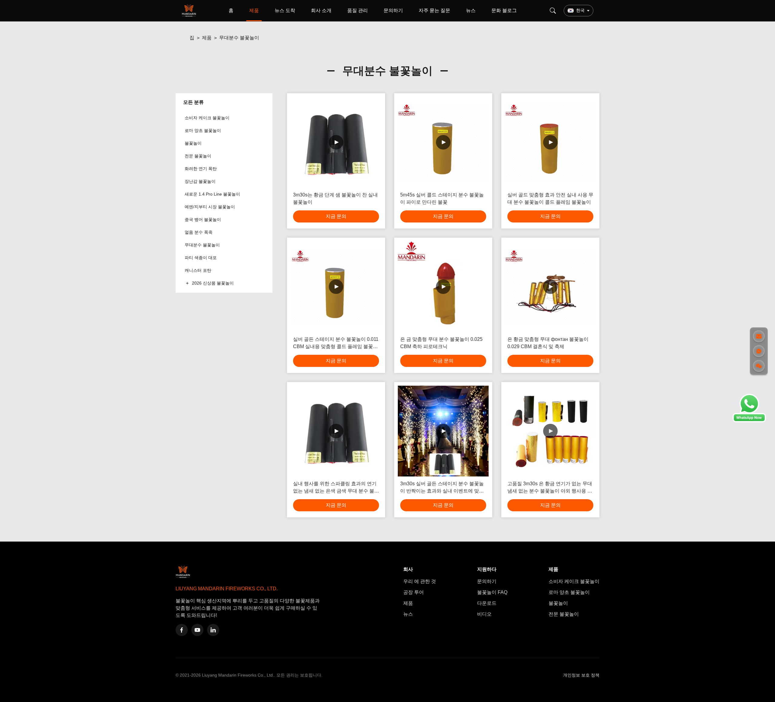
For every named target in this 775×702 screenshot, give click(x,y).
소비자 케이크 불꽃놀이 (574, 581)
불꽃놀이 (558, 603)
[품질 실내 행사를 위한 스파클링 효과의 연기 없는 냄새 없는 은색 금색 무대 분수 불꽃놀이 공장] (336, 431)
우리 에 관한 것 (419, 581)
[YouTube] (197, 630)
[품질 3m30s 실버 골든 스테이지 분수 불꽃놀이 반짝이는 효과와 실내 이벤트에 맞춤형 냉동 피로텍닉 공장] (443, 431)
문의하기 (393, 10)
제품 (254, 10)
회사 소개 (321, 10)
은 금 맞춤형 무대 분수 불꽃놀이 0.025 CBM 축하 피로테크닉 (441, 343)
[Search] (553, 11)
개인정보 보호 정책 (581, 675)
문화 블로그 (504, 10)
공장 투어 (413, 592)
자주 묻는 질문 (434, 10)
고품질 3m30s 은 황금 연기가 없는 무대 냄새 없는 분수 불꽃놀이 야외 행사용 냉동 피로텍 (549, 488)
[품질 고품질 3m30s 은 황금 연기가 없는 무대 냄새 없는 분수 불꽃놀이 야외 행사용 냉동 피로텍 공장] (550, 431)
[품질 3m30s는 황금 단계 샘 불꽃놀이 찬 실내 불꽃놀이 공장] (336, 142)
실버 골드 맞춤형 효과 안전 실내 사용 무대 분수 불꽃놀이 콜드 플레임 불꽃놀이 (550, 198)
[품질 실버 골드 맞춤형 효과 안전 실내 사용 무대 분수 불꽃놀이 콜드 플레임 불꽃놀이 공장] (550, 142)
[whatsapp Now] (749, 420)
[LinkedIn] (213, 630)
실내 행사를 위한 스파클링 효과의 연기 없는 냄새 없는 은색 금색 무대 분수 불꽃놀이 (336, 488)
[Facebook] (182, 630)
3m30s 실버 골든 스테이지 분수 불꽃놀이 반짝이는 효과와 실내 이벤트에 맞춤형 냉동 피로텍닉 (442, 488)
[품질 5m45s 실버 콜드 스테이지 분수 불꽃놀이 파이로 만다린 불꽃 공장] (443, 142)
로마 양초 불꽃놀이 (569, 592)
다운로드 (486, 603)
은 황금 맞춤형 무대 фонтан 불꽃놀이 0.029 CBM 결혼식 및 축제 (548, 343)
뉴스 (471, 10)
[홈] (184, 38)
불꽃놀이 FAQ (492, 592)
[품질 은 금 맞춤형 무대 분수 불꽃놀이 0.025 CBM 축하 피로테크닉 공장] (443, 286)
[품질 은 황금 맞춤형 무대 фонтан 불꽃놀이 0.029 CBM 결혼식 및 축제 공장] (550, 286)
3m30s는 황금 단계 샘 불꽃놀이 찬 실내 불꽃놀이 (335, 198)
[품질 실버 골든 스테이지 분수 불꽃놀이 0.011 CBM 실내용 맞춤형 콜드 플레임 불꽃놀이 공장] (336, 286)
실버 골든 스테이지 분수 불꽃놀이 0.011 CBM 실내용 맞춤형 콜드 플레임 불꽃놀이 (335, 343)
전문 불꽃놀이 (564, 614)
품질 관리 (357, 10)
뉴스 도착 (285, 10)
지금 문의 (336, 216)
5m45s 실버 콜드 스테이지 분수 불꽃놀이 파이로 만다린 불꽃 (442, 198)
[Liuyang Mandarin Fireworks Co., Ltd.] (190, 11)
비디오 (484, 614)
